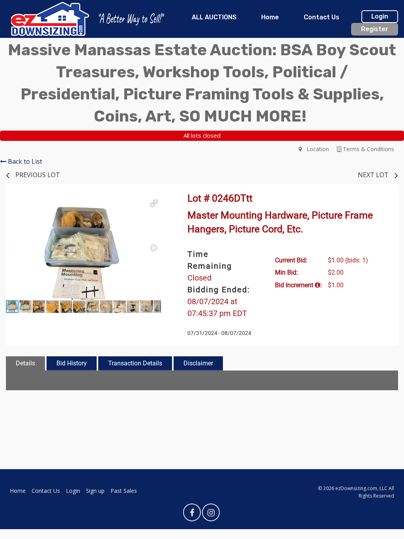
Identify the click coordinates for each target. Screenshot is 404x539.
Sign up (95, 490)
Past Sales (123, 490)
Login (379, 16)
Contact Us (321, 17)
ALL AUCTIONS (214, 17)
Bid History (71, 363)
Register (374, 29)
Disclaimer (198, 363)
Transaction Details (135, 363)
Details (25, 363)
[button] (154, 203)
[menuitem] (214, 17)
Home (270, 17)
